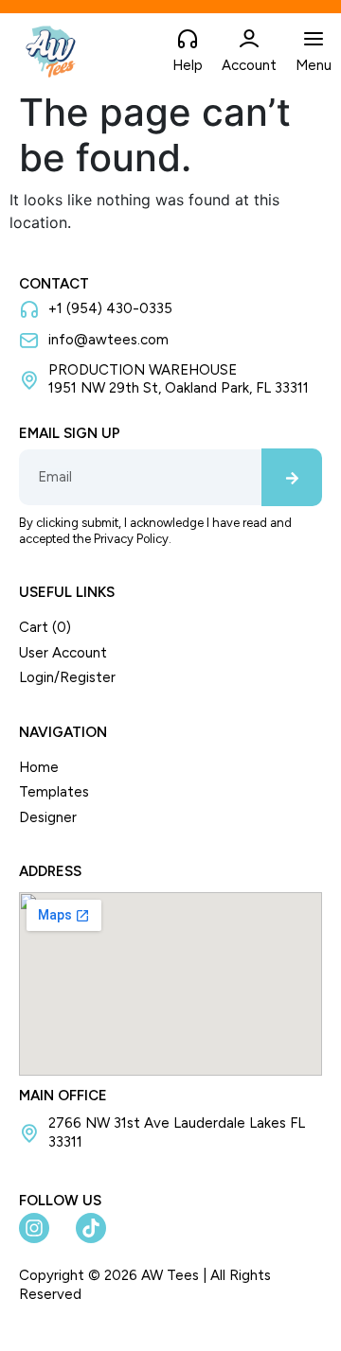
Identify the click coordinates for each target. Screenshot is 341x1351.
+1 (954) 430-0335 (110, 308)
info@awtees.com (108, 339)
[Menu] (313, 39)
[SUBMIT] (291, 477)
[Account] (249, 39)
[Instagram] (34, 1228)
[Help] (187, 39)
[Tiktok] (91, 1228)
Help (187, 65)
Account (249, 65)
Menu (314, 65)
